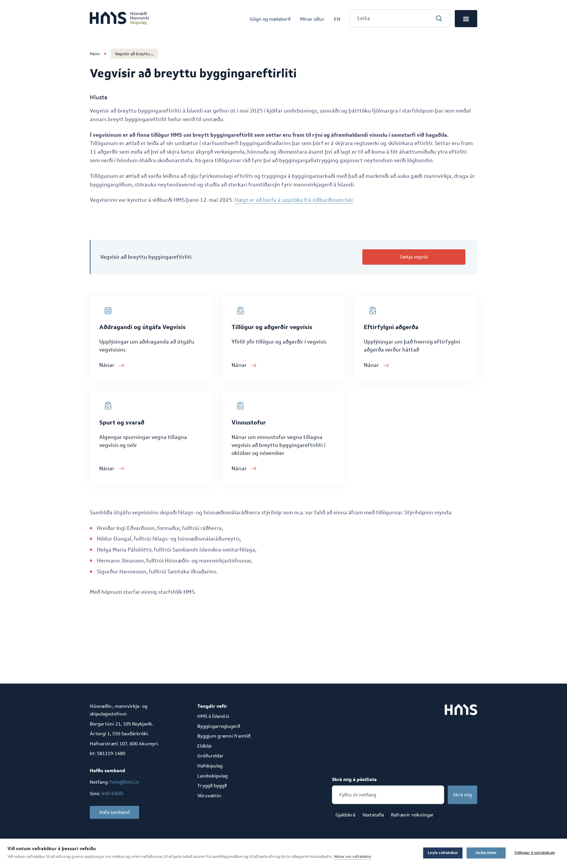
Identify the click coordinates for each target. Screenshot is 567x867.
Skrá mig (462, 795)
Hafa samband (114, 812)
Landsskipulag (212, 776)
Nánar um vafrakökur (353, 856)
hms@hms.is (124, 782)
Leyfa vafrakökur (443, 853)
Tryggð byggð (212, 785)
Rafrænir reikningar (412, 815)
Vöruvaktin (209, 795)
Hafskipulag (210, 766)
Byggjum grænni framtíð (223, 736)
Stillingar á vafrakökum (534, 853)
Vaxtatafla (373, 815)
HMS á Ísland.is (213, 716)
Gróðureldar (210, 756)
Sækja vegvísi (414, 257)
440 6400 (112, 793)
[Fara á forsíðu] (119, 19)
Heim (95, 53)
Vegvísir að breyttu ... (134, 53)
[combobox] (400, 18)
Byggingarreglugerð (218, 726)
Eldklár (204, 746)
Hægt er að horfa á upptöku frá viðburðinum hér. (294, 200)
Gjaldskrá (345, 815)
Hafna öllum (486, 853)
